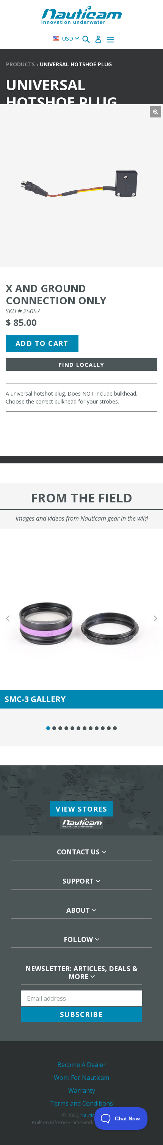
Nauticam (90, 1115)
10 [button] (103, 728)
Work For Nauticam (81, 1077)
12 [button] (115, 728)
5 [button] (72, 728)
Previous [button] (7, 619)
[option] (81, 619)
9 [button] (97, 728)
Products (20, 64)
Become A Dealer (81, 1065)
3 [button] (60, 728)
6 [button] (78, 728)
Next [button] (155, 619)
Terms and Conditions (81, 1103)
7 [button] (84, 728)
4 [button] (66, 728)
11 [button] (109, 728)
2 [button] (54, 728)
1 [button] (48, 728)
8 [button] (90, 728)
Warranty (81, 1090)
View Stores (81, 808)
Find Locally (81, 364)
